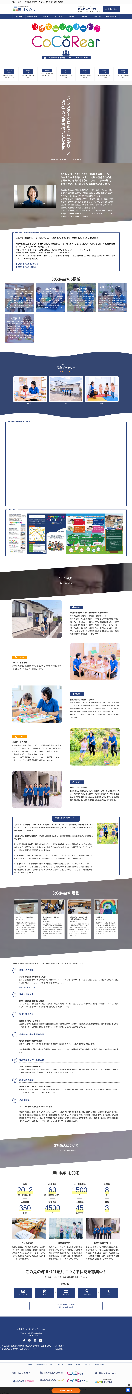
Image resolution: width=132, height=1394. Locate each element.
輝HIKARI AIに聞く (99, 1364)
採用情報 (70, 1364)
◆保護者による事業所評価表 (27, 264)
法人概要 (30, 1364)
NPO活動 (78, 1364)
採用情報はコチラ (65, 1390)
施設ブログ (87, 1364)
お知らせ (51, 1364)
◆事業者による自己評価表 (26, 267)
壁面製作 (99, 917)
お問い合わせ (112, 9)
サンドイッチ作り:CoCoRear (24, 917)
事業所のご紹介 (41, 1364)
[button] (9, 71)
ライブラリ (60, 1364)
